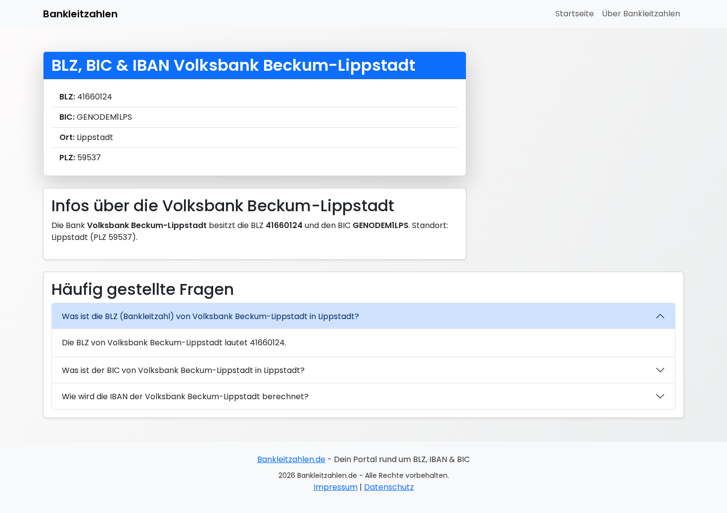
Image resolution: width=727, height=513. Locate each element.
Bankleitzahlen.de (291, 459)
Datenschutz (389, 487)
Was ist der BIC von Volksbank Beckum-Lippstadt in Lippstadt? (183, 370)
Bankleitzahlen (80, 14)
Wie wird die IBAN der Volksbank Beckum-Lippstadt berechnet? (185, 396)
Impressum (336, 487)
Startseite (574, 13)
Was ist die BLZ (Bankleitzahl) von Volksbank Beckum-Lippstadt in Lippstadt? (210, 316)
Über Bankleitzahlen (641, 13)
